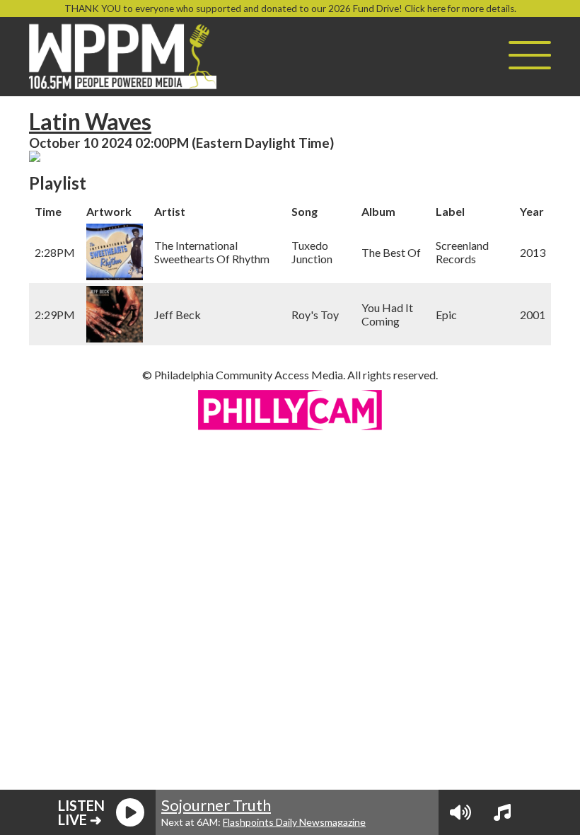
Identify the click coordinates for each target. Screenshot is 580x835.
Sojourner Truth (216, 804)
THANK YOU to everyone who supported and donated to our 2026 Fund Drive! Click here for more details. (290, 8)
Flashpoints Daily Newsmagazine (294, 822)
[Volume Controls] (460, 812)
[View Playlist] (502, 812)
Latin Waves (90, 121)
